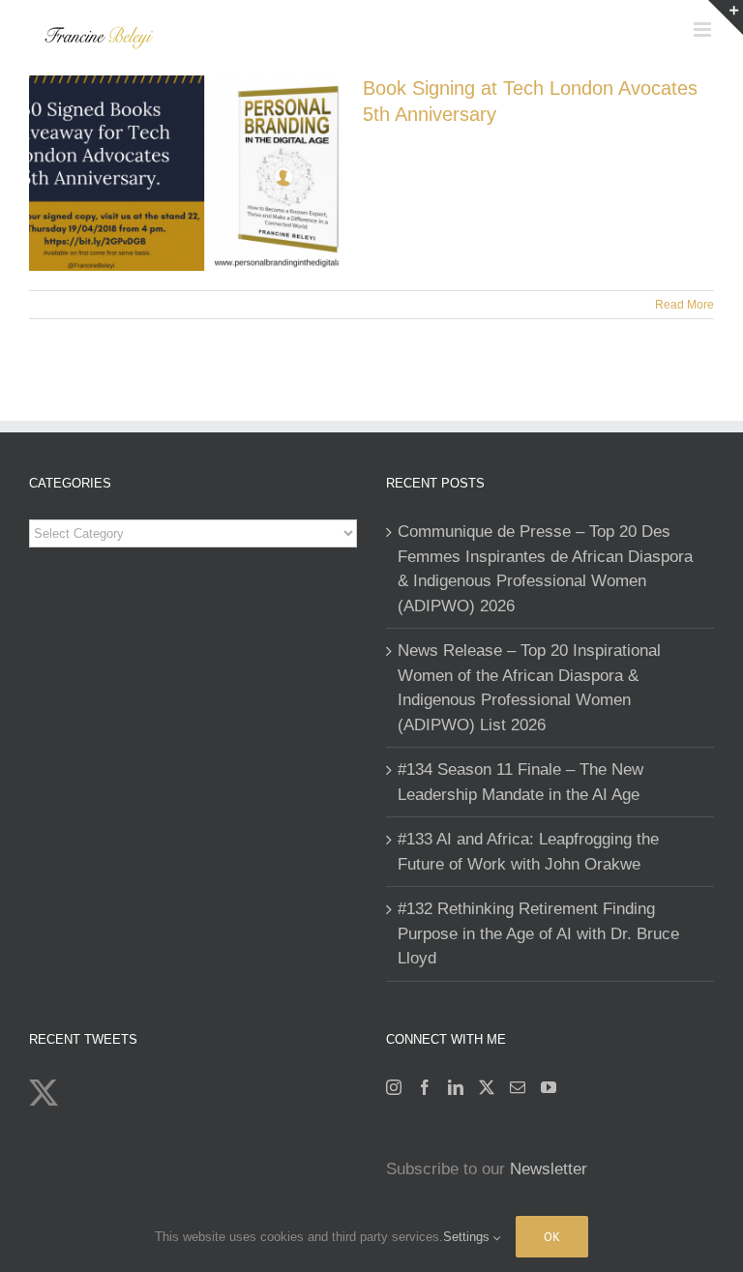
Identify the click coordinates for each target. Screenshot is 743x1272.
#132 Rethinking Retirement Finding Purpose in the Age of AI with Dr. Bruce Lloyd (538, 933)
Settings (468, 1236)
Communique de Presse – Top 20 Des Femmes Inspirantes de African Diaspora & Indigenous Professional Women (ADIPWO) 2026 (545, 568)
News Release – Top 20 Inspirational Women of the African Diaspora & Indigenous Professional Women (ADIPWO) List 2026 (529, 687)
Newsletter (548, 1169)
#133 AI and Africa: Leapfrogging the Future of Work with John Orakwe (528, 851)
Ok (552, 1236)
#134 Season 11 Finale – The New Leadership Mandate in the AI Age (520, 782)
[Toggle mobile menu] (704, 29)
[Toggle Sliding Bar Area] (725, 17)
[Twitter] (486, 1087)
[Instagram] (393, 1087)
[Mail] (517, 1087)
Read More (684, 304)
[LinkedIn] (455, 1087)
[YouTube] (548, 1087)
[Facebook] (424, 1087)
